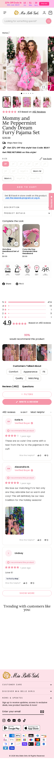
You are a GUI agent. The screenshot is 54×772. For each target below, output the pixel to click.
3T (13, 163)
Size (27, 159)
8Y (5, 171)
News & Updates (12, 698)
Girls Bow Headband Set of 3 (10, 251)
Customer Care (12, 685)
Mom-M (37, 171)
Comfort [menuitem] (13, 371)
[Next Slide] (49, 352)
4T (21, 163)
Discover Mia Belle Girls (18, 691)
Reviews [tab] (10, 387)
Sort (25, 412)
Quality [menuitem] (19, 378)
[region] (27, 352)
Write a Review (34, 402)
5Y (29, 163)
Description (12, 207)
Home (5, 33)
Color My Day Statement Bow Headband (29, 251)
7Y (44, 163)
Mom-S (24, 171)
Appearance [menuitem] (30, 371)
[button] (10, 112)
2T (5, 163)
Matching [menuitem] (33, 378)
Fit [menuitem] (44, 371)
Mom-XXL (35, 178)
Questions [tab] (28, 387)
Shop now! (44, 3)
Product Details (15, 213)
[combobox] (27, 21)
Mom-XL (21, 178)
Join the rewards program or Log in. (22, 198)
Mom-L (7, 178)
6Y (37, 163)
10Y (13, 171)
